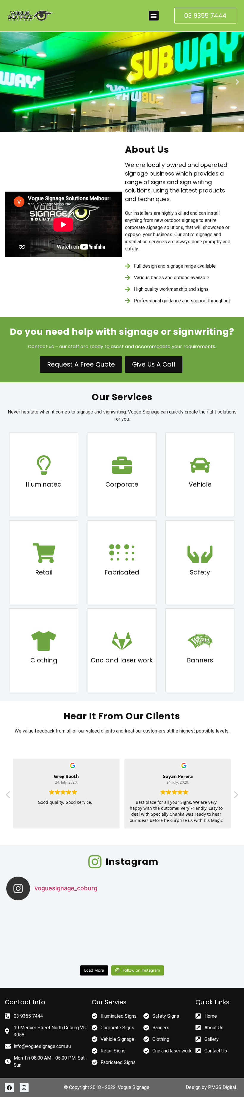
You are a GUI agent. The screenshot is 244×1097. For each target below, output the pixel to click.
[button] (154, 15)
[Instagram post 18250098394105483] (209, 933)
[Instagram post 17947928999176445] (151, 933)
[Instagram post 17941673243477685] (93, 933)
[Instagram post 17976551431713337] (35, 933)
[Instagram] (24, 1087)
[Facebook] (9, 1087)
